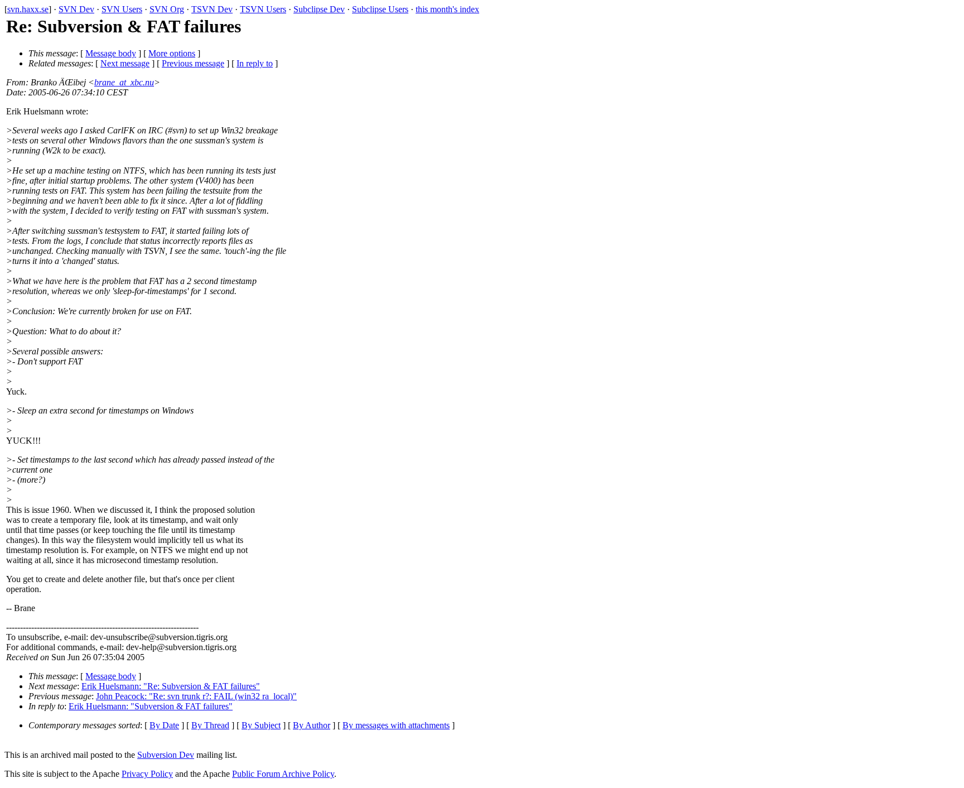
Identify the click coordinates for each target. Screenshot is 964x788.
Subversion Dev (165, 755)
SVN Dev (76, 9)
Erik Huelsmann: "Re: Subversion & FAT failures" (170, 686)
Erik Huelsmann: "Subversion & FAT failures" (151, 706)
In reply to (255, 63)
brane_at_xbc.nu (124, 82)
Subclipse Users (380, 9)
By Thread (210, 725)
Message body (110, 53)
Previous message (193, 63)
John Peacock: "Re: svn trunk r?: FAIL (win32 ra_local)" (196, 696)
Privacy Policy (147, 774)
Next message (125, 63)
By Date (164, 725)
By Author (311, 725)
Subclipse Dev (319, 9)
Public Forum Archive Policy (283, 774)
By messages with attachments (396, 725)
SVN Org (167, 9)
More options (171, 53)
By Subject (261, 725)
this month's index (447, 9)
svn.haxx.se (28, 9)
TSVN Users (263, 9)
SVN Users (122, 9)
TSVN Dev (212, 9)
